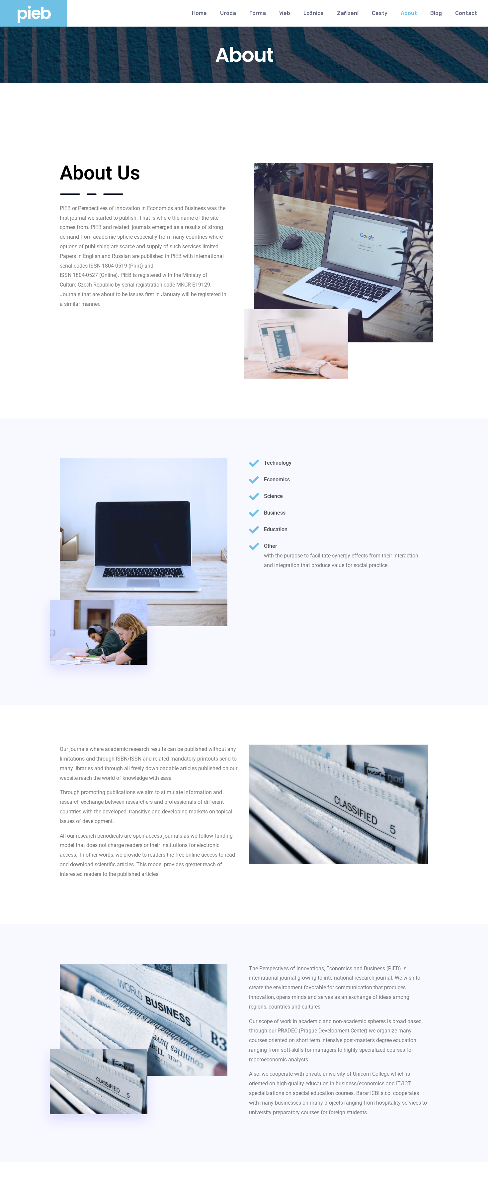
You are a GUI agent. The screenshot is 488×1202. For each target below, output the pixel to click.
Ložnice (313, 13)
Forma (257, 13)
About (409, 13)
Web (284, 13)
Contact (466, 13)
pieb (33, 13)
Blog (436, 13)
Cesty (379, 13)
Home (199, 13)
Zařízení (348, 13)
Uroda (228, 13)
